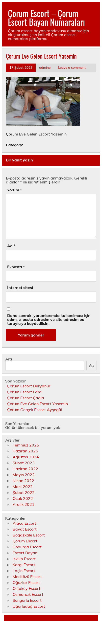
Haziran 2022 (25, 468)
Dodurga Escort (27, 546)
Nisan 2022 (23, 480)
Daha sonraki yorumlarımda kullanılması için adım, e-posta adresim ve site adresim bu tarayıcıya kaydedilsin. (49, 319)
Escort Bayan (25, 552)
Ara (8, 358)
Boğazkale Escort (29, 535)
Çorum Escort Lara (24, 391)
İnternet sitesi (20, 287)
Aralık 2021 (23, 504)
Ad (11, 246)
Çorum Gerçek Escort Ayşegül (34, 409)
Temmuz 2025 (26, 445)
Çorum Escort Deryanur (28, 385)
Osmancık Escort (28, 594)
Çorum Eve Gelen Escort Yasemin (37, 403)
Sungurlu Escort (27, 600)
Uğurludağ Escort (29, 606)
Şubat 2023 (24, 462)
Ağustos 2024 (26, 456)
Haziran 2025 (25, 450)
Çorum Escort (25, 540)
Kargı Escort (24, 564)
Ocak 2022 (23, 498)
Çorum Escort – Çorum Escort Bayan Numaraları (46, 17)
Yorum (14, 190)
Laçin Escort (24, 570)
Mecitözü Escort (27, 576)
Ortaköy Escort (26, 588)
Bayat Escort (25, 529)
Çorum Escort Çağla (25, 397)
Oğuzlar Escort (26, 582)
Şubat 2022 (24, 492)
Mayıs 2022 (24, 474)
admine (45, 67)
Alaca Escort (24, 523)
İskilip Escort (24, 558)
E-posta (16, 267)
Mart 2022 (23, 486)
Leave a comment (72, 67)
